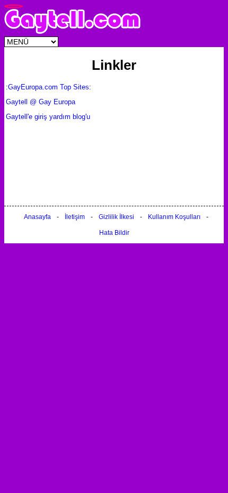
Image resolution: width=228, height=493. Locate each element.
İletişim (75, 217)
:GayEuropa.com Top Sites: (48, 87)
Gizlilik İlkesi (116, 217)
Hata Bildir (114, 232)
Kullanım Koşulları (174, 217)
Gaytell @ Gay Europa (40, 102)
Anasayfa (37, 217)
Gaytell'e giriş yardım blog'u (48, 117)
